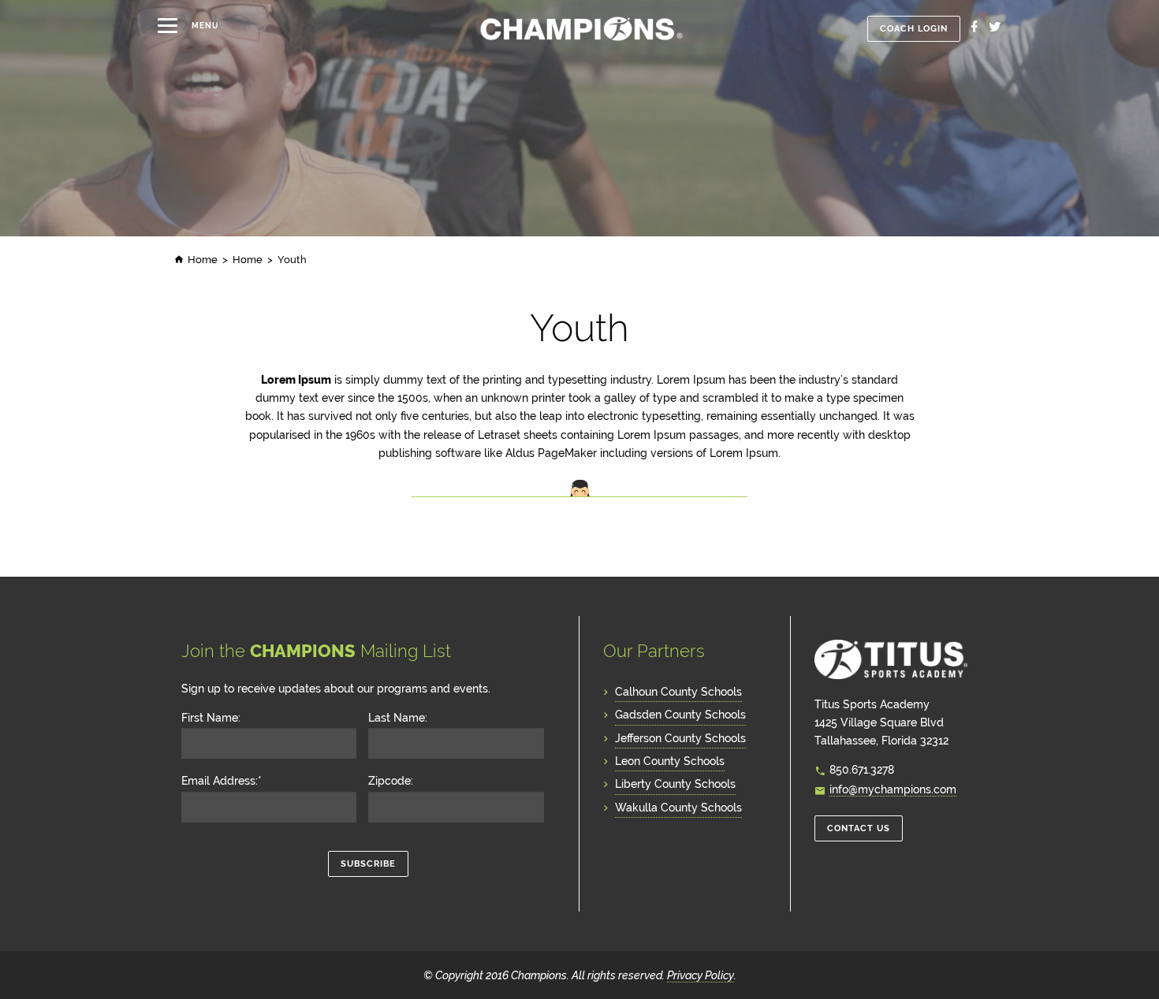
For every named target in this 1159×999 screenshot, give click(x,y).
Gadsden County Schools (680, 714)
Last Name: (397, 717)
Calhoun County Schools (678, 691)
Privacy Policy (700, 975)
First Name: (210, 717)
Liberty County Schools (675, 783)
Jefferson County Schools (680, 738)
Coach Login (914, 29)
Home (203, 260)
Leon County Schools (670, 760)
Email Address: (221, 780)
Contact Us (858, 828)
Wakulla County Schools (678, 807)
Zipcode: (390, 780)
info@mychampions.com (892, 789)
